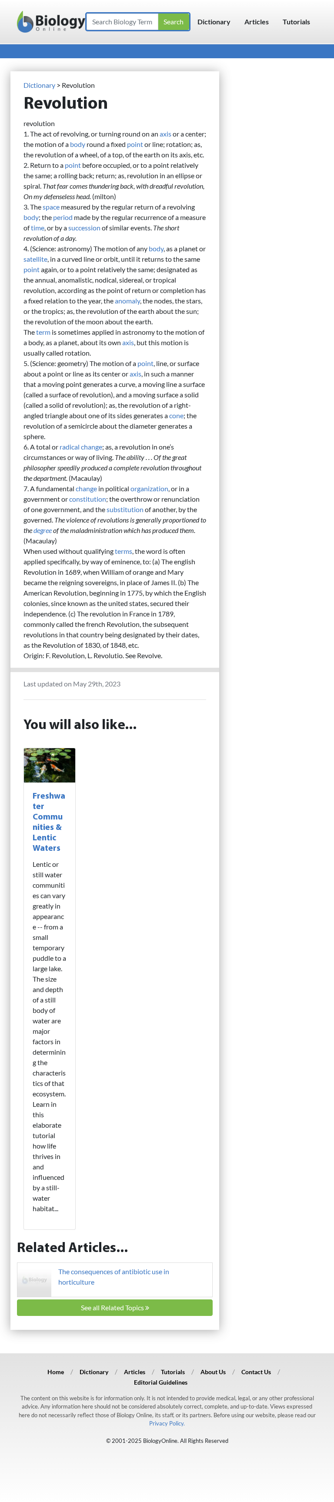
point (135, 144)
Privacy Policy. (167, 1423)
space (51, 207)
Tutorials (296, 21)
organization (149, 488)
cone (176, 415)
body (77, 144)
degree (42, 530)
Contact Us (256, 1371)
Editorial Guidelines (160, 1382)
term (43, 332)
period (63, 217)
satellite (35, 259)
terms (123, 551)
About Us (213, 1371)
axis (165, 134)
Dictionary (213, 21)
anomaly (127, 300)
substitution (125, 509)
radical (70, 447)
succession (84, 227)
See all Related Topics (113, 1307)
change (91, 447)
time (37, 227)
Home (55, 1371)
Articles (256, 21)
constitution (87, 499)
